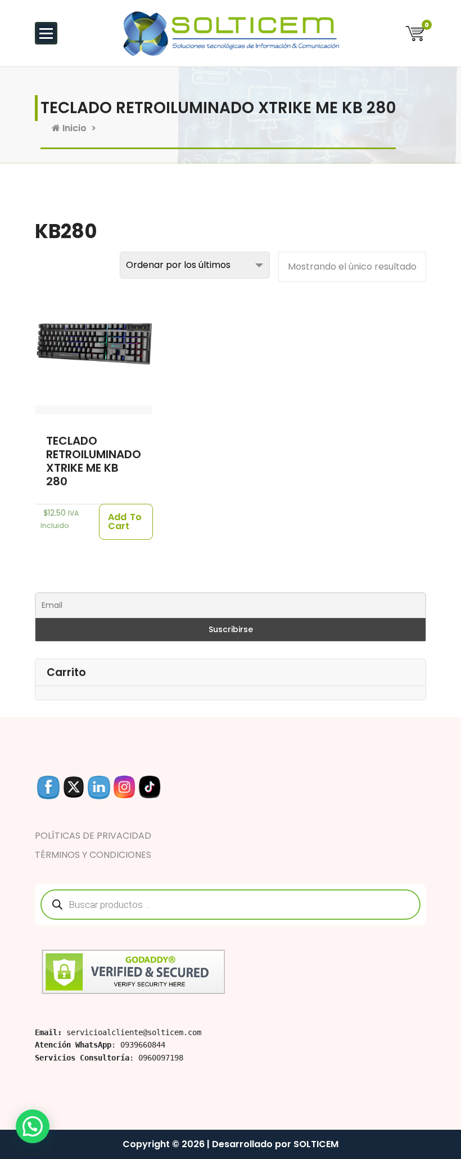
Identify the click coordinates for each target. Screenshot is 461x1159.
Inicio (73, 128)
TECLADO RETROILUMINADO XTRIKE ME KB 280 (93, 461)
